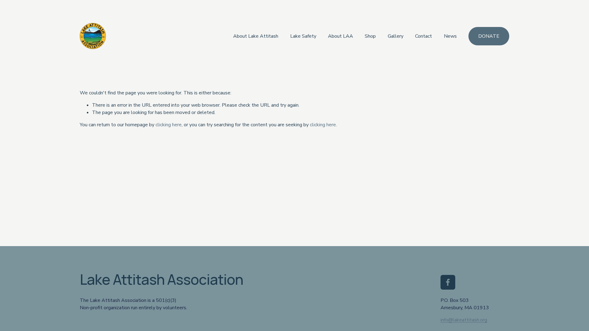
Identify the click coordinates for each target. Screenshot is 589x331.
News (450, 36)
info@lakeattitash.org (464, 320)
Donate (488, 36)
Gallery (395, 36)
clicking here (169, 124)
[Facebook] (448, 282)
